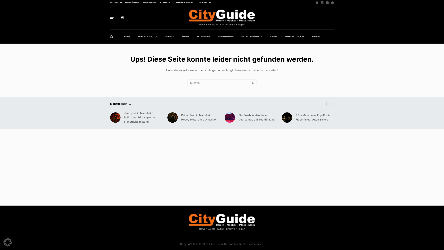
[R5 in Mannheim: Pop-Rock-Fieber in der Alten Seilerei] (287, 117)
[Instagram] (327, 2)
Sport (273, 36)
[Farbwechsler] (122, 17)
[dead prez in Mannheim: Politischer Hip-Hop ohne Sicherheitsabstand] (115, 117)
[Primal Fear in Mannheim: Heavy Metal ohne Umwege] (172, 117)
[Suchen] (111, 36)
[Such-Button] (253, 83)
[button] (7, 242)
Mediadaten (204, 2)
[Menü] (112, 17)
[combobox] (218, 82)
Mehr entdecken (294, 36)
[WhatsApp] (332, 2)
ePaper (316, 36)
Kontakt (165, 2)
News (127, 36)
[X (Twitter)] (322, 2)
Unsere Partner (184, 2)
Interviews (203, 36)
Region (185, 36)
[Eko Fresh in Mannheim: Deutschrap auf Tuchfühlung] (230, 117)
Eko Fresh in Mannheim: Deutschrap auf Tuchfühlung (256, 117)
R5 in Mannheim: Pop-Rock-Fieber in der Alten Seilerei (313, 117)
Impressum (149, 2)
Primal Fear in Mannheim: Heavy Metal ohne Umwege (198, 117)
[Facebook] (317, 2)
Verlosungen (226, 36)
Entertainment (250, 36)
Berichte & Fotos (148, 36)
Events (169, 36)
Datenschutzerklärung (124, 2)
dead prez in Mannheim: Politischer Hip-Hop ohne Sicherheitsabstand (140, 117)
